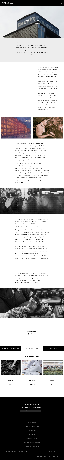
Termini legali (42, 451)
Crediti (48, 454)
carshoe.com (32, 430)
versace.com (32, 434)
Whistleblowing (42, 456)
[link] (28, 334)
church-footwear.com (32, 426)
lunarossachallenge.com (32, 442)
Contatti (55, 454)
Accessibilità (53, 456)
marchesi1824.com (32, 438)
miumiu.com (32, 422)
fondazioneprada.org (32, 446)
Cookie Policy (53, 451)
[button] (32, 303)
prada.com (32, 418)
